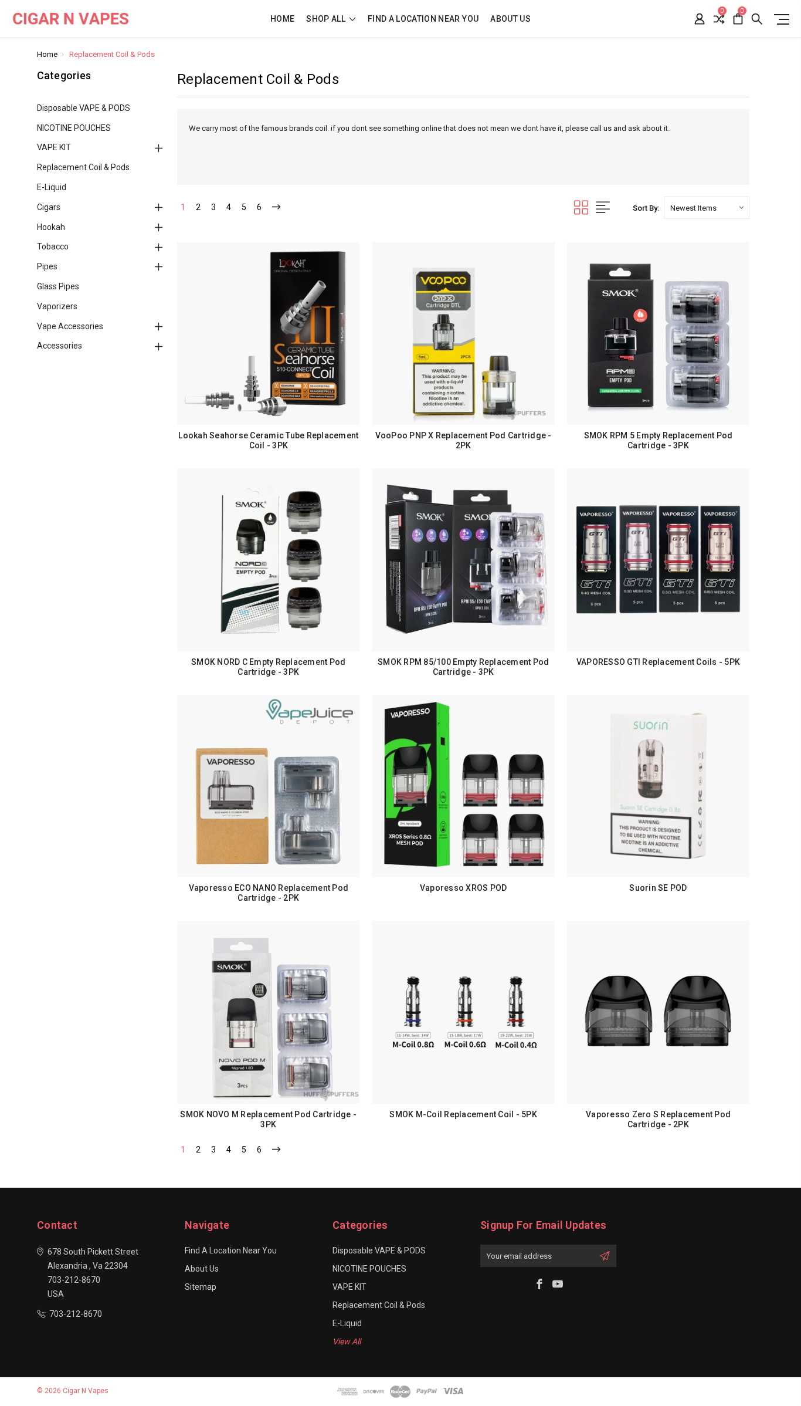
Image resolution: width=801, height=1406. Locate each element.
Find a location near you (423, 19)
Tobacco (53, 246)
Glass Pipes (58, 286)
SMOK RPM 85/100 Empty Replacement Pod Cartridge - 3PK (463, 667)
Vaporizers (57, 306)
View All (346, 1341)
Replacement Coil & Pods (83, 167)
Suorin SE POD (658, 888)
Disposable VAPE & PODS (83, 108)
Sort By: (646, 208)
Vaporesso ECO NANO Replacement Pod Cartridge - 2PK (269, 893)
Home (282, 19)
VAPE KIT (54, 147)
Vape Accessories (70, 326)
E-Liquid (51, 187)
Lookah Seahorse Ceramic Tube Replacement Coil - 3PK (268, 440)
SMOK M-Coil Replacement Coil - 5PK (463, 1114)
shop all (326, 19)
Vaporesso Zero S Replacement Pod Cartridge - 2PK (658, 1119)
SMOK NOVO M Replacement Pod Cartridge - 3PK (268, 1119)
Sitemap (200, 1287)
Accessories (59, 345)
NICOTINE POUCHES (74, 128)
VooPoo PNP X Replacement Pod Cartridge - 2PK (463, 440)
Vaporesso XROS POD (463, 888)
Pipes (47, 266)
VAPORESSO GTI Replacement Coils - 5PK (658, 662)
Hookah (51, 227)
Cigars (48, 207)
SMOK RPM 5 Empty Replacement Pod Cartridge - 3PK (658, 440)
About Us (510, 19)
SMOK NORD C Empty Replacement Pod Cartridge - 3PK (268, 667)
